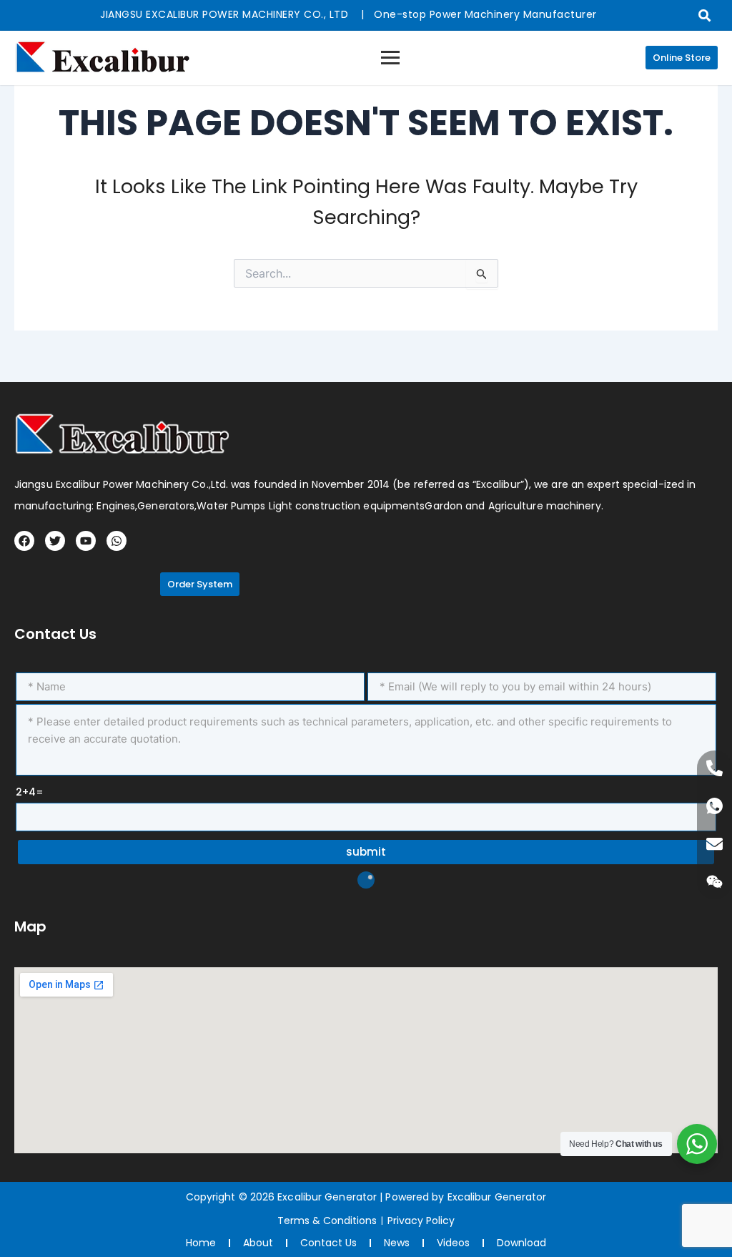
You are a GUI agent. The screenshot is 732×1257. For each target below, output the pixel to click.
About (258, 1243)
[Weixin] (714, 881)
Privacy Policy (421, 1220)
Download (521, 1243)
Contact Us (328, 1243)
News (397, 1243)
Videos (453, 1243)
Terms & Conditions (327, 1220)
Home (201, 1243)
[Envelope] (714, 843)
